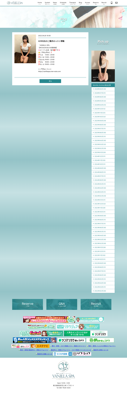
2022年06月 (100, 275)
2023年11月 (99, 208)
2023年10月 (99, 212)
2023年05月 (100, 232)
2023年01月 (100, 247)
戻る (50, 81)
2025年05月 (100, 136)
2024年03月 (100, 192)
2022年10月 (99, 259)
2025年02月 (100, 148)
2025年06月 (100, 132)
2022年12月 (99, 251)
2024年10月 (99, 164)
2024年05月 (100, 184)
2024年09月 (100, 168)
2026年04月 (100, 105)
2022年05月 (100, 279)
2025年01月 (100, 152)
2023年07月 (100, 224)
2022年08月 (100, 267)
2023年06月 (100, 228)
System (47, 3)
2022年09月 (100, 263)
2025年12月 (99, 109)
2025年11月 (99, 113)
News (55, 3)
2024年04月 (100, 188)
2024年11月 (99, 160)
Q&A (62, 304)
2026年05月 (100, 101)
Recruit (104, 3)
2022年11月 (99, 255)
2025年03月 (100, 144)
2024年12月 (99, 156)
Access (87, 3)
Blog (80, 3)
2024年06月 (100, 180)
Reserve (96, 3)
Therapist (72, 3)
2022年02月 (100, 291)
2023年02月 (100, 243)
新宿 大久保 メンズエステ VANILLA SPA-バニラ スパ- (15, 3)
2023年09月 (100, 216)
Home (40, 3)
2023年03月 (100, 239)
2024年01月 (99, 200)
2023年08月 (100, 220)
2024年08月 (100, 172)
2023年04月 (100, 235)
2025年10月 (100, 117)
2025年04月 (100, 140)
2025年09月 (100, 121)
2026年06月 (100, 97)
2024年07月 (100, 176)
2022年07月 (100, 271)
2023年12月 (100, 204)
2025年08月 (100, 125)
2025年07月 (100, 128)
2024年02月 (100, 196)
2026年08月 (100, 89)
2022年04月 (100, 283)
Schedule (63, 3)
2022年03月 (100, 287)
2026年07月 (100, 93)
